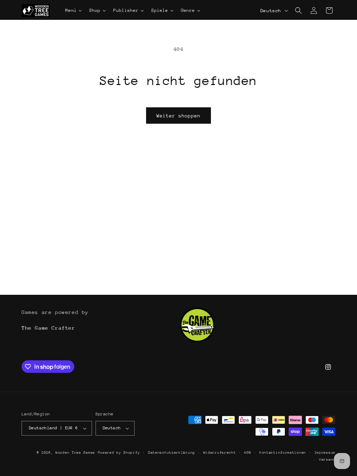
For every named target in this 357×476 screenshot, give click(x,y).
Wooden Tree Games (75, 453)
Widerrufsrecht (219, 453)
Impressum (324, 453)
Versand (327, 460)
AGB (247, 453)
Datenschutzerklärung (171, 453)
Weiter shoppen (178, 115)
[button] (298, 10)
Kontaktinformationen (282, 453)
